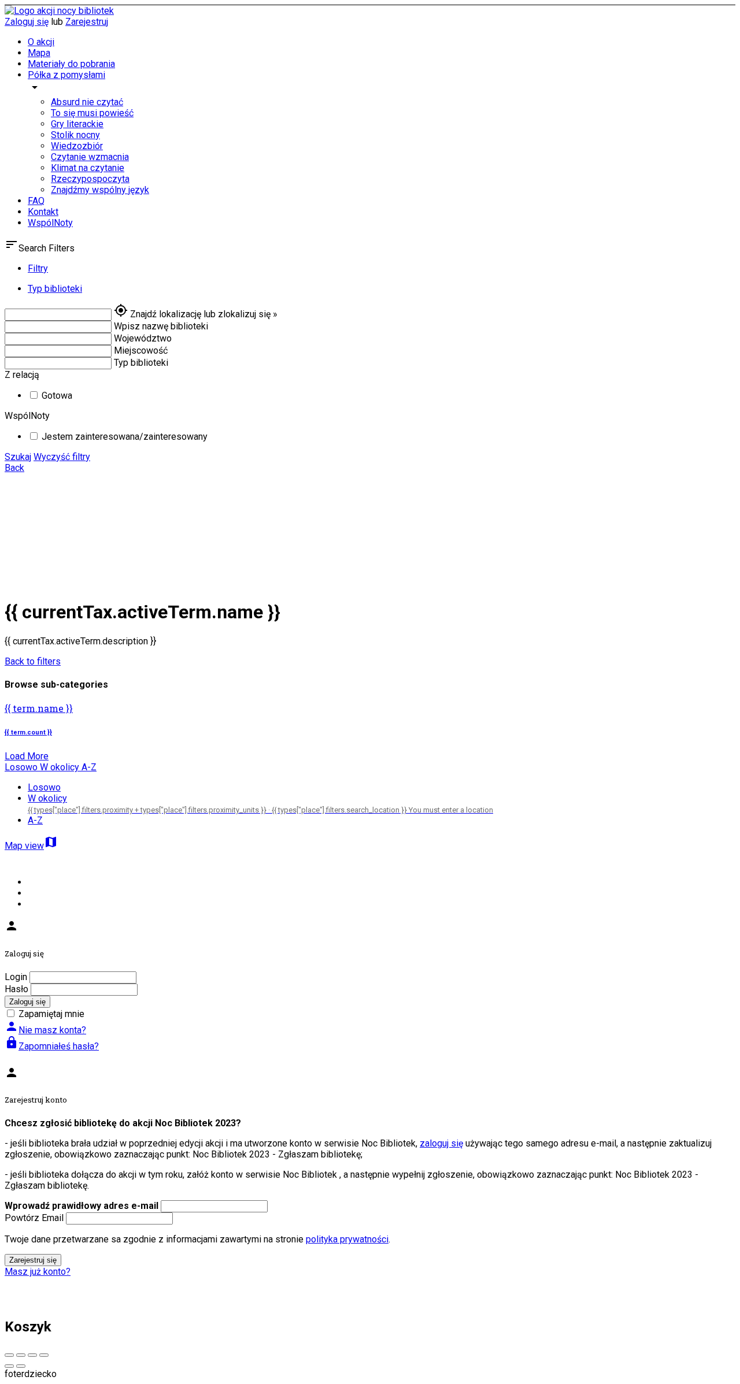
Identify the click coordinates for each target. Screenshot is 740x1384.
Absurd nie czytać (87, 102)
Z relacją (22, 374)
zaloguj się (441, 1143)
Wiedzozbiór (77, 145)
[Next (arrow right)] (20, 1366)
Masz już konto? (38, 1271)
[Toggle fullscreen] (32, 1355)
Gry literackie (77, 123)
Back (14, 467)
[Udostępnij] (20, 1355)
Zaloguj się (27, 21)
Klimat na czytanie (87, 167)
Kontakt (43, 211)
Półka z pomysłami (66, 74)
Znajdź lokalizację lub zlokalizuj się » (204, 314)
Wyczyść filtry (62, 456)
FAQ (36, 200)
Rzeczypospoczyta (90, 178)
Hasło (16, 989)
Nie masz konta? (45, 1030)
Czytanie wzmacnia (90, 156)
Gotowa (57, 395)
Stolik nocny (75, 134)
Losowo (44, 787)
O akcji (41, 41)
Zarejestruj (86, 21)
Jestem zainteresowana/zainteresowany (125, 436)
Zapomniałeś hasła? (52, 1046)
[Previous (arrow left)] (9, 1366)
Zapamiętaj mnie (51, 1013)
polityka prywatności (347, 1239)
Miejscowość (141, 350)
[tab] (381, 268)
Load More (27, 756)
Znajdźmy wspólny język (100, 189)
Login (16, 976)
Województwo (143, 338)
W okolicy (260, 803)
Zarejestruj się (33, 1260)
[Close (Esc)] (9, 1355)
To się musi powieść (92, 112)
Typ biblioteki (141, 362)
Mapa (39, 52)
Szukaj (18, 456)
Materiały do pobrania (71, 63)
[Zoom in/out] (44, 1355)
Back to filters (33, 661)
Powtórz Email (34, 1217)
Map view (31, 845)
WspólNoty (50, 222)
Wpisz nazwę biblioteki (161, 326)
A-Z (35, 820)
